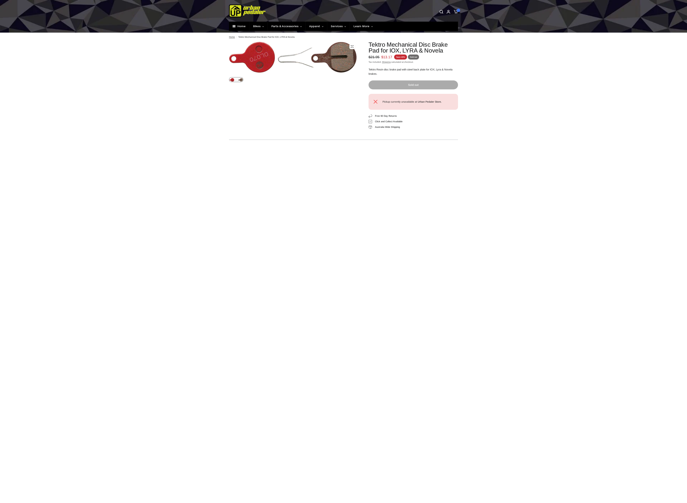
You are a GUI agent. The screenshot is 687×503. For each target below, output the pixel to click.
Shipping (386, 62)
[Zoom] (352, 46)
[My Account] (448, 12)
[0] (455, 12)
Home (232, 37)
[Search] (441, 12)
